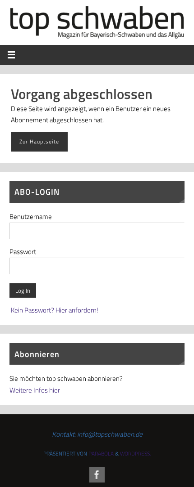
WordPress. (135, 453)
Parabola (101, 453)
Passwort (22, 251)
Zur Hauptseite (39, 141)
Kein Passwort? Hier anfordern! (54, 310)
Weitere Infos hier (34, 390)
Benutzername (30, 216)
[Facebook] (97, 475)
